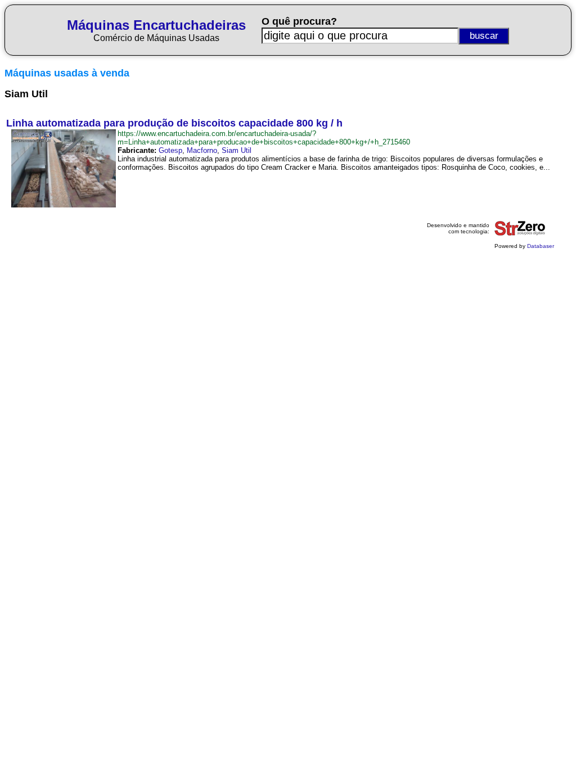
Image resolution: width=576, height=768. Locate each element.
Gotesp (170, 150)
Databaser (540, 246)
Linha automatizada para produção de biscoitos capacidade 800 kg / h (174, 123)
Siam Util (236, 150)
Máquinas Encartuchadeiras (156, 25)
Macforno (202, 150)
